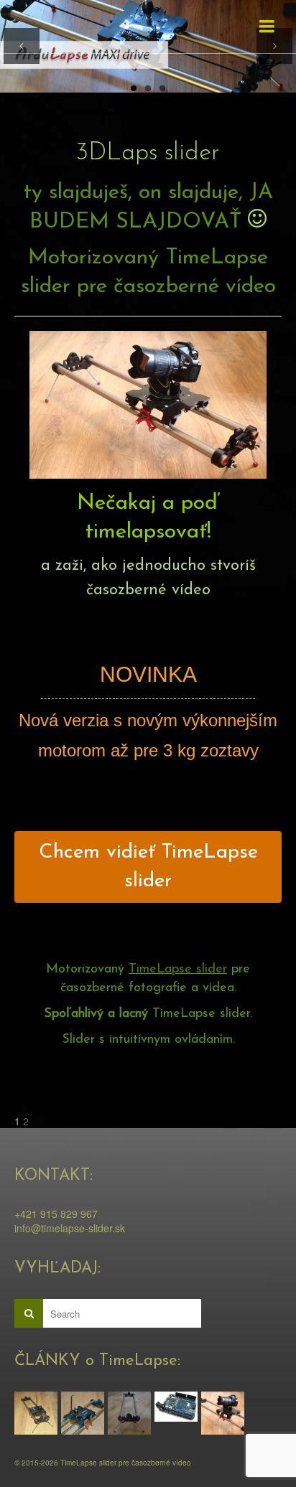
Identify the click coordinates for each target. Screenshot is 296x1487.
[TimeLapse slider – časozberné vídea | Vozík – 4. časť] (84, 1413)
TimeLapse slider (178, 969)
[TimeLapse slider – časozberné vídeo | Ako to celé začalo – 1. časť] (224, 1413)
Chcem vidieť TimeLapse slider (148, 867)
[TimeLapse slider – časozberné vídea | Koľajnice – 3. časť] (131, 1413)
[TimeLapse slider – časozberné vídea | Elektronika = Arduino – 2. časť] (177, 1406)
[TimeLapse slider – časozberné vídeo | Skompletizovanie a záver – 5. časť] (37, 1413)
